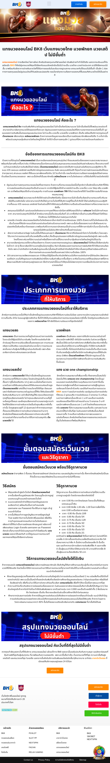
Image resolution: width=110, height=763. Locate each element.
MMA (58, 391)
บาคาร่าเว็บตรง (98, 658)
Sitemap (82, 759)
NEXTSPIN (33, 742)
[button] (49, 3)
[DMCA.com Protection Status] (9, 710)
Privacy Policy (44, 759)
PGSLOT (32, 733)
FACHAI (32, 747)
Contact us (28, 759)
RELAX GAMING (36, 752)
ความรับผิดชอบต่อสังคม (64, 759)
